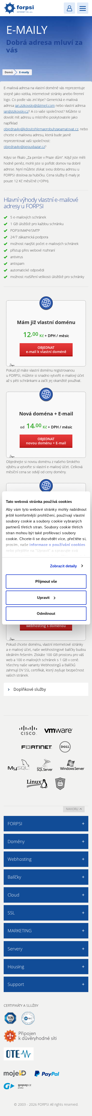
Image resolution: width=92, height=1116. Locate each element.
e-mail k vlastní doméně (46, 349)
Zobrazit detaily (63, 566)
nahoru (72, 809)
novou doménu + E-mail (46, 441)
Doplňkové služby (29, 689)
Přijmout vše (46, 581)
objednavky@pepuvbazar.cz (24, 146)
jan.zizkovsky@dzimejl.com (35, 105)
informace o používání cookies (57, 545)
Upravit (43, 597)
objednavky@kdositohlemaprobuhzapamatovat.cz (41, 129)
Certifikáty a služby (21, 1005)
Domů (9, 72)
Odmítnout (46, 613)
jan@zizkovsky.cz (16, 111)
